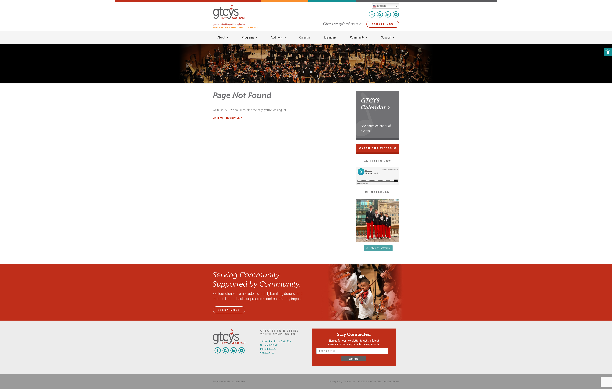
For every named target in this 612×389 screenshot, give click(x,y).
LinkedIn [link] (388, 14)
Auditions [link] (277, 37)
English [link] (381, 5)
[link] (608, 52)
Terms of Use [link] (349, 381)
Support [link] (386, 37)
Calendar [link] (305, 37)
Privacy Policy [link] (336, 381)
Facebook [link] (372, 14)
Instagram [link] (380, 14)
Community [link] (357, 37)
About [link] (221, 37)
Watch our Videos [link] (376, 148)
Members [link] (330, 37)
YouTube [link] (396, 14)
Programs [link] (248, 37)
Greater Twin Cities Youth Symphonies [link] (237, 14)
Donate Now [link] (383, 24)
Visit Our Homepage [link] (226, 117)
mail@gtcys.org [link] (268, 348)
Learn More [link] (229, 309)
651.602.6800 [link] (267, 352)
